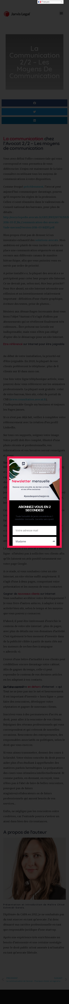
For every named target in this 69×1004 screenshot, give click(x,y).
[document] (34, 502)
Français (45, 2)
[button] (55, 463)
